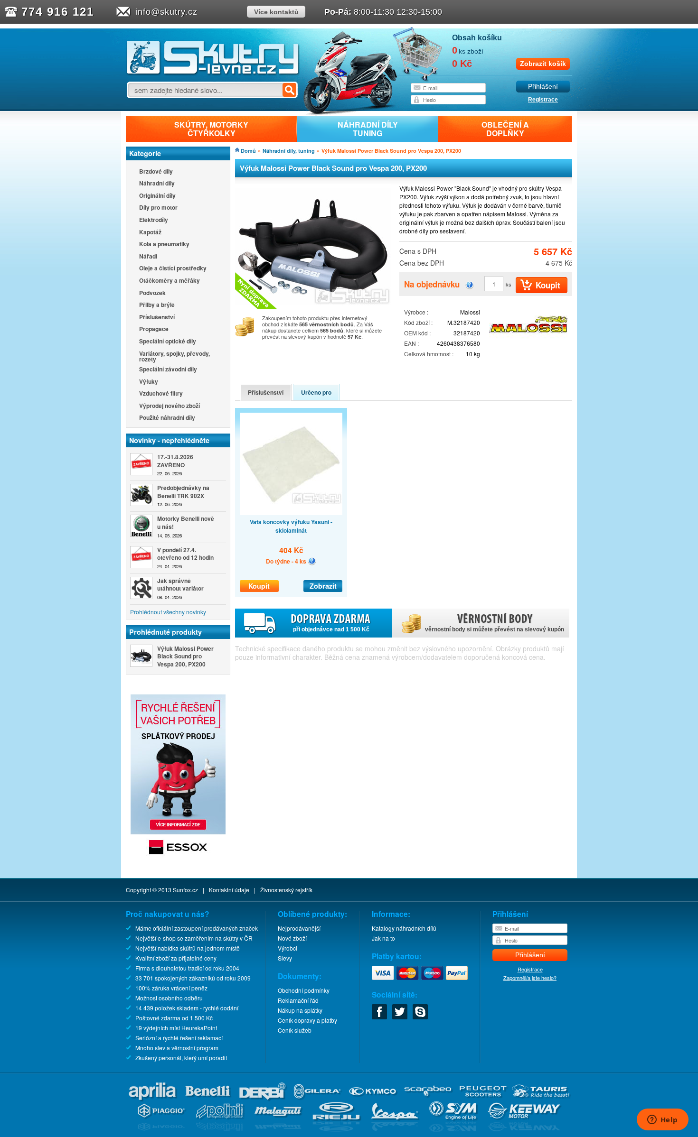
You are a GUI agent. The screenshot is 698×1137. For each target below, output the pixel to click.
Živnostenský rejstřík (286, 890)
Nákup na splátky (300, 1010)
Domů (248, 150)
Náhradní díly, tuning (289, 150)
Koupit (259, 586)
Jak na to (383, 938)
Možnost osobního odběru (169, 998)
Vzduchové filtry (161, 393)
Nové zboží (292, 938)
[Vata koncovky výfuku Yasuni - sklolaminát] (291, 464)
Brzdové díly (156, 172)
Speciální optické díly (167, 341)
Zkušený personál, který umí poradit (181, 1058)
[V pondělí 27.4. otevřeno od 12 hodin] (141, 557)
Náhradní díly (157, 183)
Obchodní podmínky (304, 990)
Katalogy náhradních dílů (404, 928)
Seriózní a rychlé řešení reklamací (179, 1038)
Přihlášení (543, 86)
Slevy (285, 958)
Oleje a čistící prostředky (173, 268)
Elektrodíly (153, 220)
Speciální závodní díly (168, 369)
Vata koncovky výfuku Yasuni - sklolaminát (291, 526)
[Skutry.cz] (213, 73)
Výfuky (148, 382)
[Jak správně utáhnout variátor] (141, 588)
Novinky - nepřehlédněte (169, 440)
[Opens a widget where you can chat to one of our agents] (662, 1120)
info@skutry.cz (166, 12)
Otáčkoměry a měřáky (169, 281)
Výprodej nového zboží (169, 406)
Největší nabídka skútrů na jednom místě (187, 948)
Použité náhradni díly (167, 418)
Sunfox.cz (185, 890)
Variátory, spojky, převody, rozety (174, 356)
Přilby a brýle (157, 305)
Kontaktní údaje (229, 890)
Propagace (154, 329)
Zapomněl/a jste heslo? (530, 977)
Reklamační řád (298, 1000)
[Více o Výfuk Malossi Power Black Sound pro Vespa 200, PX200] (141, 656)
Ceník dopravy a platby (307, 1020)
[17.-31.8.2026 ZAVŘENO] (141, 464)
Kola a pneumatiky (164, 244)
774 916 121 (57, 11)
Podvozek (152, 293)
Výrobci (287, 948)
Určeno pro (316, 392)
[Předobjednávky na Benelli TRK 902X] (141, 495)
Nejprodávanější (299, 928)
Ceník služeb (294, 1030)
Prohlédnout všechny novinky (168, 612)
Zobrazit (323, 586)
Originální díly (157, 196)
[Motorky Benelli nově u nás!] (141, 526)
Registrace (543, 99)
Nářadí (148, 256)
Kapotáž (150, 232)
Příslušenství (157, 317)
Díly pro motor (158, 208)
